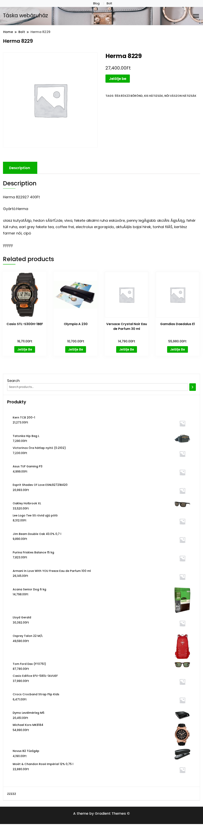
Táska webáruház (25, 15)
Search (13, 380)
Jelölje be (117, 78)
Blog (96, 3)
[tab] (19, 168)
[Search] (192, 387)
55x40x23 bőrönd (129, 96)
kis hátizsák (153, 96)
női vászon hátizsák (180, 96)
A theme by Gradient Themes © (101, 813)
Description (19, 167)
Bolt (109, 3)
